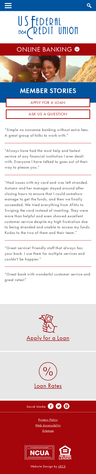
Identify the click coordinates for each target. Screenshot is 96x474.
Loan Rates (48, 385)
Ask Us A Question (48, 114)
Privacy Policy (48, 420)
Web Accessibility (48, 425)
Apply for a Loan (48, 102)
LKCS (61, 466)
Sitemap (48, 431)
